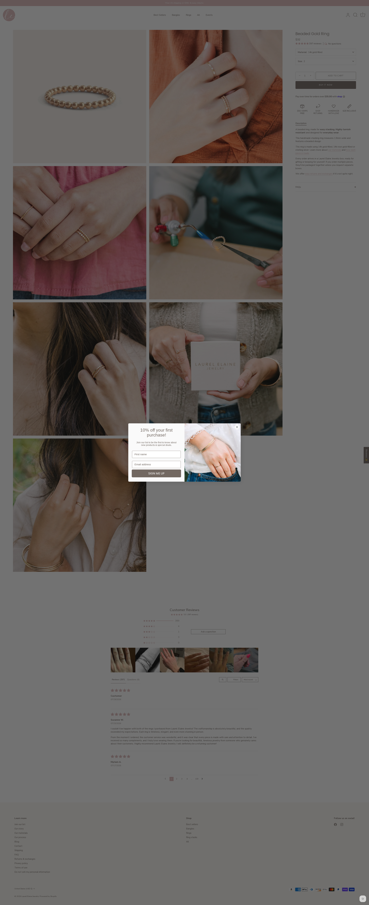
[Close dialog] (237, 427)
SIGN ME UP (156, 473)
